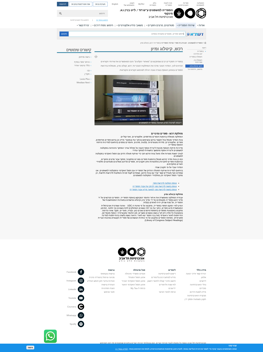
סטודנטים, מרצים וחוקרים (161, 25)
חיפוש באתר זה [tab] (102, 20)
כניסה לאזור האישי (167, 292)
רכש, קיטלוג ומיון (196, 66)
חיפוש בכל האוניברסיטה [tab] (79, 20)
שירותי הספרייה (186, 25)
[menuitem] (198, 4)
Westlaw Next (83, 82)
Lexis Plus (85, 79)
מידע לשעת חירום (198, 292)
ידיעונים (172, 288)
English (115, 4)
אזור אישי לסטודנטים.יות (80, 4)
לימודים (172, 270)
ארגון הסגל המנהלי (136, 277)
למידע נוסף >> (121, 349)
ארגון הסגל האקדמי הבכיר (133, 281)
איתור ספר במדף (82, 62)
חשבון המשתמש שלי (129, 4)
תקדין (87, 74)
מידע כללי (201, 270)
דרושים (203, 281)
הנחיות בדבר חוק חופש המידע (101, 281)
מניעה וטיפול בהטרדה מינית (102, 277)
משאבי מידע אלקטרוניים (130, 25)
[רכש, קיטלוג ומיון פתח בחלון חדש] (194, 36)
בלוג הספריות (153, 4)
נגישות (111, 270)
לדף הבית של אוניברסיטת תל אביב (205, 43)
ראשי (204, 48)
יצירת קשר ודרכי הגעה (196, 273)
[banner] (131, 14)
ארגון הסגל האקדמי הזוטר (133, 284)
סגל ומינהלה (139, 270)
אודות (202, 25)
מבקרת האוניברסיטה (196, 295)
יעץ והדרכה (198, 54)
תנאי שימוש (109, 292)
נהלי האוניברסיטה (198, 284)
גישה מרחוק (84, 57)
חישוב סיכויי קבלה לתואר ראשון (161, 281)
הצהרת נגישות (108, 284)
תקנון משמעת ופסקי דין (195, 299)
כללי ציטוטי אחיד (82, 65)
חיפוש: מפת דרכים (103, 25)
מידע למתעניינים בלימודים (163, 277)
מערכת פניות (100, 4)
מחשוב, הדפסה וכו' (195, 69)
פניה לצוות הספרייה (168, 4)
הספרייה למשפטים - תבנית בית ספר (189, 43)
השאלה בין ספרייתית (198, 61)
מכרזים (203, 288)
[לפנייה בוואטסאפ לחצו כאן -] (50, 336)
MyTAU (141, 4)
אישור (30, 347)
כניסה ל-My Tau (138, 288)
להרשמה (62, 4)
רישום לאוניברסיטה (167, 273)
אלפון (203, 277)
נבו (88, 70)
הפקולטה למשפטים (200, 4)
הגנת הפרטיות (108, 288)
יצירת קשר (83, 25)
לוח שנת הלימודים (167, 284)
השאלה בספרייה (195, 57)
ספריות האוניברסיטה (183, 4)
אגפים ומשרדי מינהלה (135, 273)
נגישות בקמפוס (108, 273)
